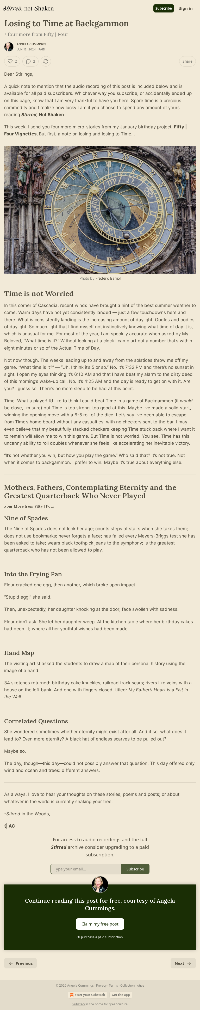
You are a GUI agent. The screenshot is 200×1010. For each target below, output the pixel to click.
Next (179, 963)
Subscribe (163, 8)
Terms (113, 985)
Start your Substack (90, 995)
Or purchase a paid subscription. (100, 937)
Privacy (101, 985)
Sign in (186, 8)
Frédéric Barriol (108, 278)
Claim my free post (100, 924)
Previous (24, 963)
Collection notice (132, 985)
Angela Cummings (31, 44)
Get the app (121, 995)
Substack (78, 1004)
